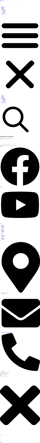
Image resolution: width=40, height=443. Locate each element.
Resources (3, 9)
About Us (3, 96)
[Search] (0, 434)
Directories (3, 235)
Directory (4, 10)
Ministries (3, 7)
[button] (20, 54)
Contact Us (3, 12)
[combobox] (3, 376)
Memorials (3, 236)
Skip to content (2, 0)
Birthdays (4, 11)
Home (2, 6)
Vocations (3, 8)
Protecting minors (4, 13)
